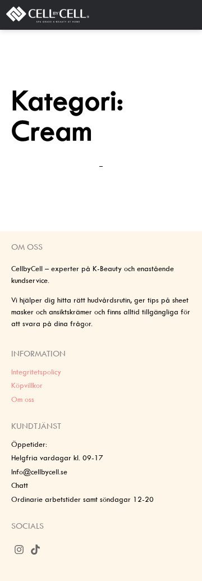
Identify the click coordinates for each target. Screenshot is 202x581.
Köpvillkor (27, 385)
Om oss (22, 399)
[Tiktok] (35, 550)
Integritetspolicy (36, 372)
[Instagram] (19, 550)
